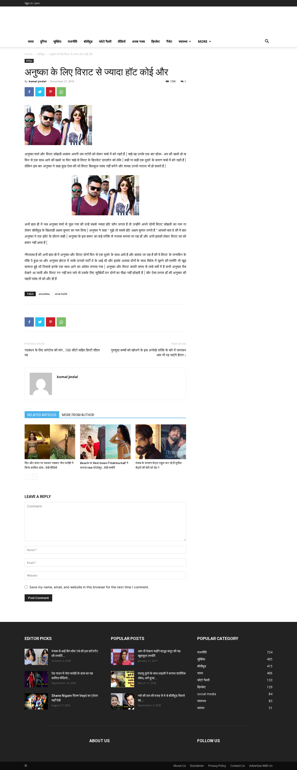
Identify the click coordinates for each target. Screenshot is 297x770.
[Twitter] (40, 91)
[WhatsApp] (61, 91)
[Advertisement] (234, 88)
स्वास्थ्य (183, 41)
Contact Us (237, 766)
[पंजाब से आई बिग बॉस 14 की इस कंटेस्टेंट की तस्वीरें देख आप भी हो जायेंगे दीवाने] (36, 657)
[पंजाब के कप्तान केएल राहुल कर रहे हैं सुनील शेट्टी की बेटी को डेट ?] (161, 441)
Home (29, 54)
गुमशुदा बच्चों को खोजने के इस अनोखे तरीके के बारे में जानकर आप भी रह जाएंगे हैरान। (148, 352)
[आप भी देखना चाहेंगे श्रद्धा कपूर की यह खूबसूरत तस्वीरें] (122, 657)
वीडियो (122, 41)
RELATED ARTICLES (41, 415)
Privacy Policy (217, 766)
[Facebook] (29, 91)
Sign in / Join (32, 3)
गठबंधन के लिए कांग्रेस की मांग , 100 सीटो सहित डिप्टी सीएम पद (62, 352)
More (202, 41)
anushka (44, 294)
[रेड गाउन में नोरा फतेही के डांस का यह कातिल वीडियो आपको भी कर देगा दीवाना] (36, 679)
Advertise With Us (260, 766)
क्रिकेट (155, 41)
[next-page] (35, 477)
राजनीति (72, 41)
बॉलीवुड (88, 41)
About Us (179, 766)
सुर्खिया (57, 41)
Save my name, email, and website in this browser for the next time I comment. (89, 587)
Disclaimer (197, 766)
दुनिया (43, 41)
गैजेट (169, 41)
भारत (31, 41)
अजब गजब (138, 41)
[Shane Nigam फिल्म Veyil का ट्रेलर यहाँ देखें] (36, 701)
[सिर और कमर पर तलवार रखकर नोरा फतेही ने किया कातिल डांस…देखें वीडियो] (50, 441)
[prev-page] (27, 477)
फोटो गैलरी (105, 41)
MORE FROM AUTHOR (78, 415)
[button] (266, 42)
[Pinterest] (50, 91)
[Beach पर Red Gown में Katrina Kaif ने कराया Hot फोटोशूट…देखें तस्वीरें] (105, 441)
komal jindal (37, 81)
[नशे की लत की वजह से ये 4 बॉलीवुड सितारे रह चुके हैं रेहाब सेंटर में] (122, 701)
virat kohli (61, 294)
